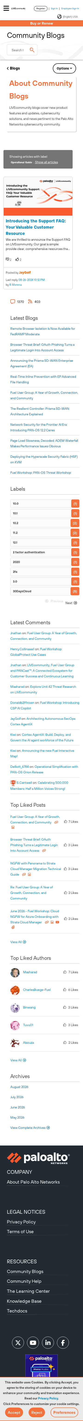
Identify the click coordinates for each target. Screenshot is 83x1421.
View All (16, 942)
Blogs (15, 68)
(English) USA (70, 16)
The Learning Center (28, 1291)
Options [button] (63, 68)
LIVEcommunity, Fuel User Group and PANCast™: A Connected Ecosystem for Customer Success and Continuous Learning (42, 670)
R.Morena (15, 284)
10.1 (15, 513)
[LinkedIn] (48, 1343)
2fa (15, 571)
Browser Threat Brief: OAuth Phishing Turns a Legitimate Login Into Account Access (34, 845)
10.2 (15, 523)
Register (40, 8)
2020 (16, 562)
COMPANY (19, 1172)
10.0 (15, 503)
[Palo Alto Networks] (41, 1158)
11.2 (15, 532)
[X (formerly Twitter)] (18, 1343)
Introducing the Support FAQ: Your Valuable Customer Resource (36, 227)
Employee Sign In (70, 8)
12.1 (15, 542)
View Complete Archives (28, 1128)
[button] (14, 1412)
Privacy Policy (48, 1398)
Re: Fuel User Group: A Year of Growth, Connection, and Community (31, 892)
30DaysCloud (22, 591)
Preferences (64, 1412)
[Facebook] (63, 1343)
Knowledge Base (24, 1301)
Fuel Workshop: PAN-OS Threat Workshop (40, 472)
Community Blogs (25, 1271)
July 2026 (17, 1097)
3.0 (15, 581)
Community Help (24, 1281)
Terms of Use (20, 1231)
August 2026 (19, 1087)
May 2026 (17, 1117)
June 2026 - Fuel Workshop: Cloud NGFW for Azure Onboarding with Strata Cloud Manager (34, 916)
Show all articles (46, 162)
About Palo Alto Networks (33, 1181)
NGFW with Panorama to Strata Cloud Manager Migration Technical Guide (35, 868)
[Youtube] (33, 1343)
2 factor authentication (29, 552)
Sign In (54, 8)
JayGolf (25, 272)
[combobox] (22, 49)
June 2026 (17, 1107)
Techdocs (17, 1310)
